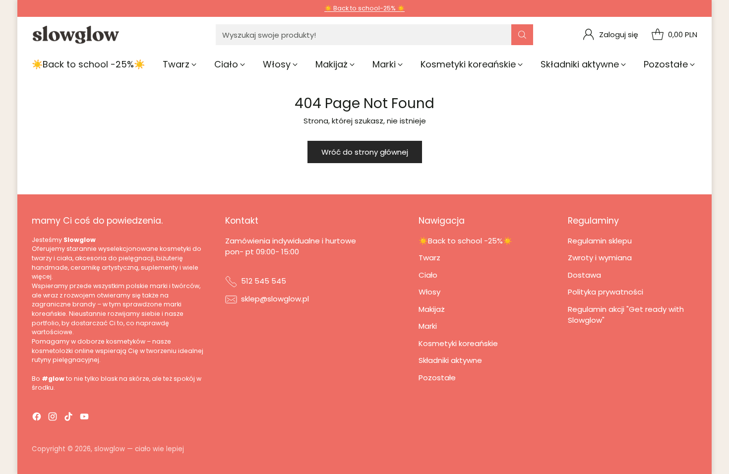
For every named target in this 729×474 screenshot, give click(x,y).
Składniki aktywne (450, 360)
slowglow (109, 449)
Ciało (428, 275)
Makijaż (432, 309)
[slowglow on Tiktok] (68, 418)
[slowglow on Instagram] (53, 418)
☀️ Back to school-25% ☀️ (364, 8)
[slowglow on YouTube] (84, 418)
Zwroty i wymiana (600, 257)
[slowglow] (76, 35)
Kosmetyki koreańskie (458, 343)
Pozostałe (437, 377)
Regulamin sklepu (600, 241)
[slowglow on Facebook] (37, 418)
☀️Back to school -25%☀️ (465, 241)
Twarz (429, 257)
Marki (428, 326)
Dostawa (584, 275)
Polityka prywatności (605, 292)
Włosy (429, 292)
